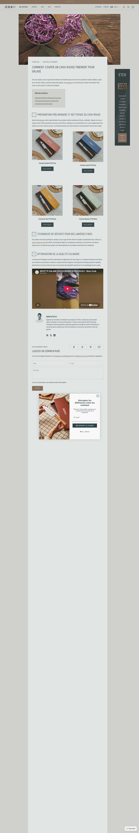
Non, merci (85, 431)
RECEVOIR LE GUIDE (85, 425)
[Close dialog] (98, 396)
